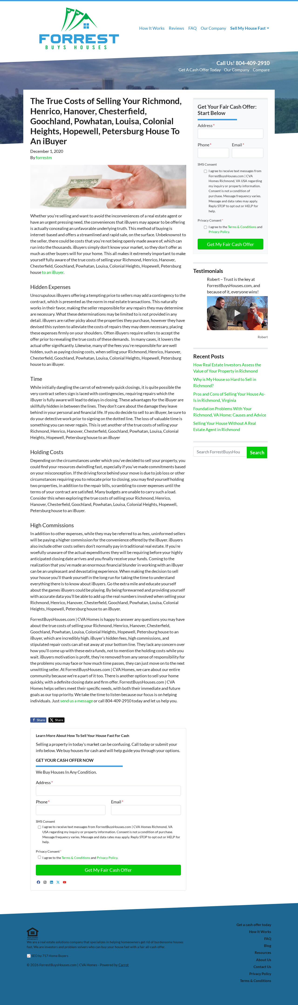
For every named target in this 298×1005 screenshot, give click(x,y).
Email (117, 801)
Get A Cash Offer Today (200, 69)
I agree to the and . (80, 858)
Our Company (213, 28)
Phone (43, 801)
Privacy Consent (48, 851)
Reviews (176, 28)
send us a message (76, 700)
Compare (261, 69)
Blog (267, 945)
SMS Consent (45, 821)
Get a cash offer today (254, 925)
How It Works (152, 28)
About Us (263, 960)
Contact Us (262, 967)
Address (44, 782)
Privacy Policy (107, 858)
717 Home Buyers (55, 956)
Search (257, 452)
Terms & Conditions (76, 858)
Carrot (124, 965)
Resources (263, 952)
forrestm (44, 157)
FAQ (192, 28)
